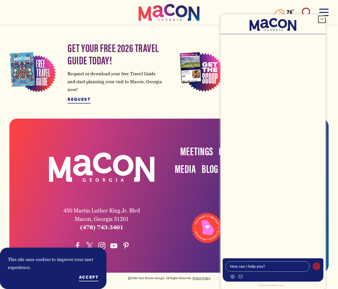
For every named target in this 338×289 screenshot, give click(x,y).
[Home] (169, 12)
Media (185, 168)
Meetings (196, 150)
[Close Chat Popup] (322, 19)
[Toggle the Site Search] (306, 12)
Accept (88, 277)
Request (79, 100)
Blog (210, 168)
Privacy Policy (201, 278)
